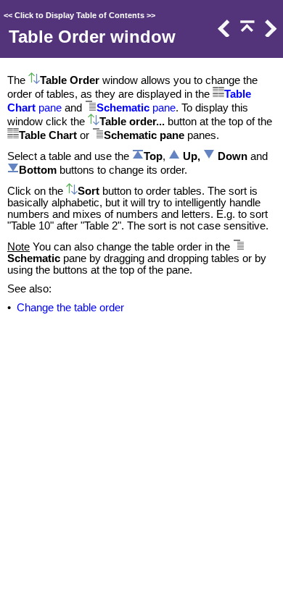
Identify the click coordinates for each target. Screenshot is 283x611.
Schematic (123, 108)
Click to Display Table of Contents (79, 15)
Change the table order (70, 307)
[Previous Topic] (223, 33)
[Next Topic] (269, 33)
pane (49, 108)
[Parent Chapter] (246, 33)
